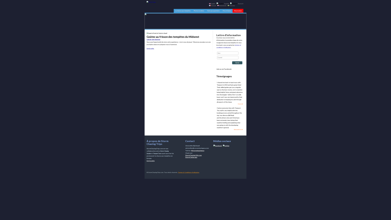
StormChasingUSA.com (193, 155)
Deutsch (240, 3)
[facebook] (217, 146)
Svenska (232, 5)
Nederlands (223, 5)
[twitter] (226, 146)
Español (226, 3)
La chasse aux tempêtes (183, 11)
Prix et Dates (227, 11)
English (213, 3)
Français (213, 5)
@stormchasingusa (197, 150)
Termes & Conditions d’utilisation (188, 172)
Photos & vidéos (199, 11)
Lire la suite (150, 161)
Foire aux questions (213, 11)
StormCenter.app (191, 157)
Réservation (238, 11)
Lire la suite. (150, 48)
